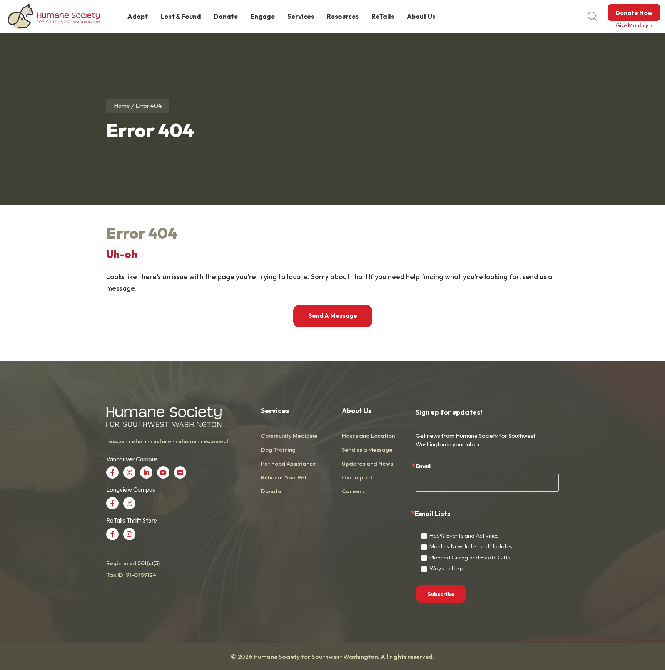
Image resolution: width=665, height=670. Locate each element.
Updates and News (367, 463)
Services (300, 16)
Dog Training (278, 449)
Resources (343, 16)
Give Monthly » (634, 25)
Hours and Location (368, 435)
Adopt (137, 16)
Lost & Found (180, 16)
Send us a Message (367, 449)
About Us (421, 16)
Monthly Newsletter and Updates (470, 546)
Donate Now (634, 13)
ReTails (382, 16)
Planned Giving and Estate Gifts (469, 557)
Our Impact (357, 477)
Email (423, 466)
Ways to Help (446, 568)
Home (122, 105)
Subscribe (441, 594)
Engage (263, 16)
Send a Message (332, 315)
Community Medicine (289, 435)
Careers (353, 491)
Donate (226, 16)
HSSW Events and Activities (464, 535)
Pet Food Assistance (288, 463)
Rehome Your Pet (284, 477)
